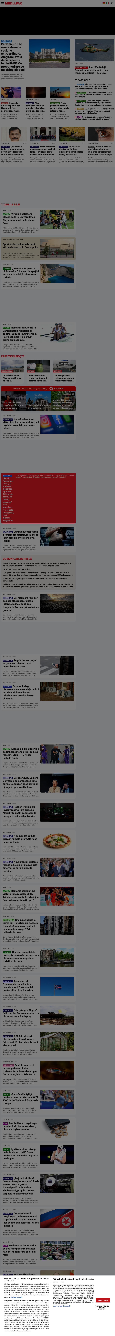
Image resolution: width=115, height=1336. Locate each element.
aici (31, 1318)
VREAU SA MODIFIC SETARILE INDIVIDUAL (102, 1307)
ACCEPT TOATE (103, 1300)
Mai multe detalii (16, 1297)
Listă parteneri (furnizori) (61, 1306)
